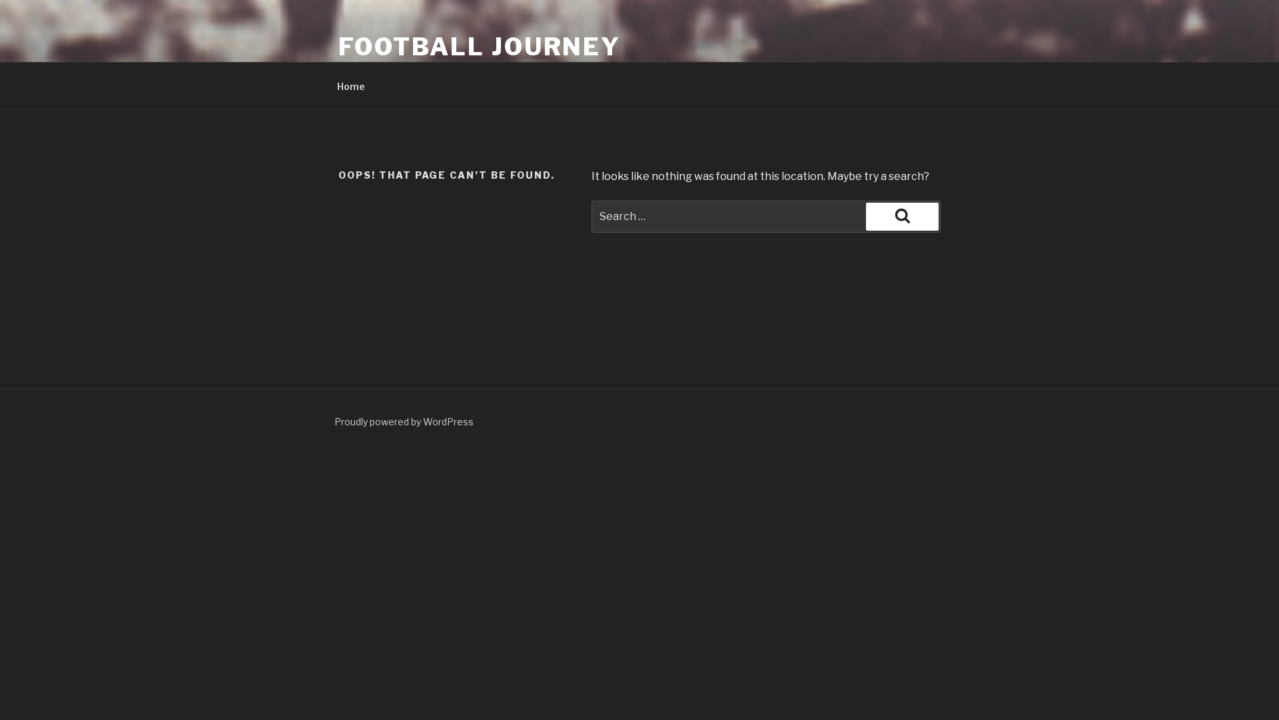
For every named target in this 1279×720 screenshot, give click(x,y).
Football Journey (479, 46)
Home (351, 86)
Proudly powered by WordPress (404, 421)
